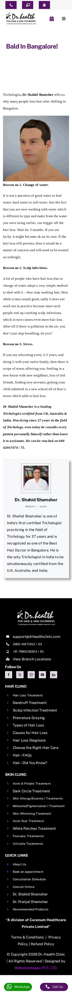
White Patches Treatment (34, 828)
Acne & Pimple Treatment (32, 783)
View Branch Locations (32, 659)
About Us (19, 864)
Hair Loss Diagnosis (29, 740)
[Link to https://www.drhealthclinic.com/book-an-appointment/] (52, 18)
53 (40, 644)
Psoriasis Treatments (28, 836)
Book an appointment (28, 871)
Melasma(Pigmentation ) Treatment (39, 806)
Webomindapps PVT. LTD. (35, 968)
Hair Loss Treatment (28, 695)
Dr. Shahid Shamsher (36, 499)
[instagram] (31, 674)
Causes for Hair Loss (30, 733)
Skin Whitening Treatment (32, 813)
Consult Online (23, 886)
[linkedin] (53, 674)
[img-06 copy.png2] (36, 612)
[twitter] (19, 674)
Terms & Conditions (27, 937)
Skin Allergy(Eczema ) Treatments (38, 798)
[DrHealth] (21, 14)
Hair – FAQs (22, 755)
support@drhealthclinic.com (36, 636)
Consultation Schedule (29, 879)
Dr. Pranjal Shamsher (30, 902)
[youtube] (42, 674)
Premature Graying (29, 718)
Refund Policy (42, 944)
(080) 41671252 (24, 644)
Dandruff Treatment (30, 703)
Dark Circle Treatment (31, 791)
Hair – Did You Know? (30, 763)
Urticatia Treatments (28, 843)
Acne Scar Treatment (28, 821)
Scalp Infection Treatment (35, 710)
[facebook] (8, 674)
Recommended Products (31, 909)
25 (42, 651)
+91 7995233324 (25, 651)
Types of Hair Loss (28, 725)
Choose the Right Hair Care (35, 748)
